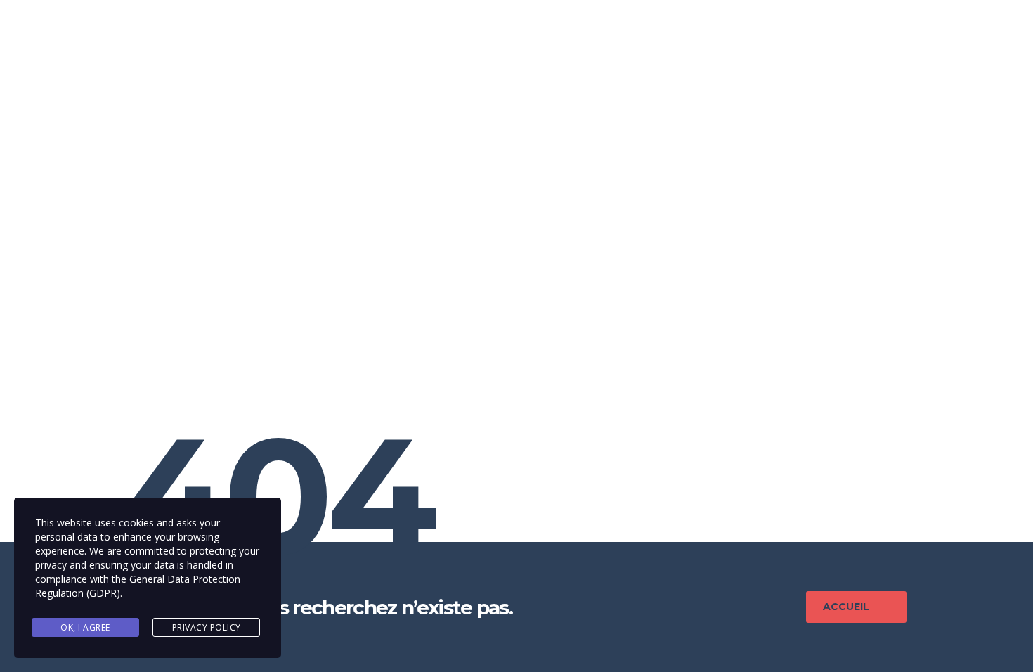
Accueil (846, 606)
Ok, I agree (85, 627)
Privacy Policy (206, 627)
